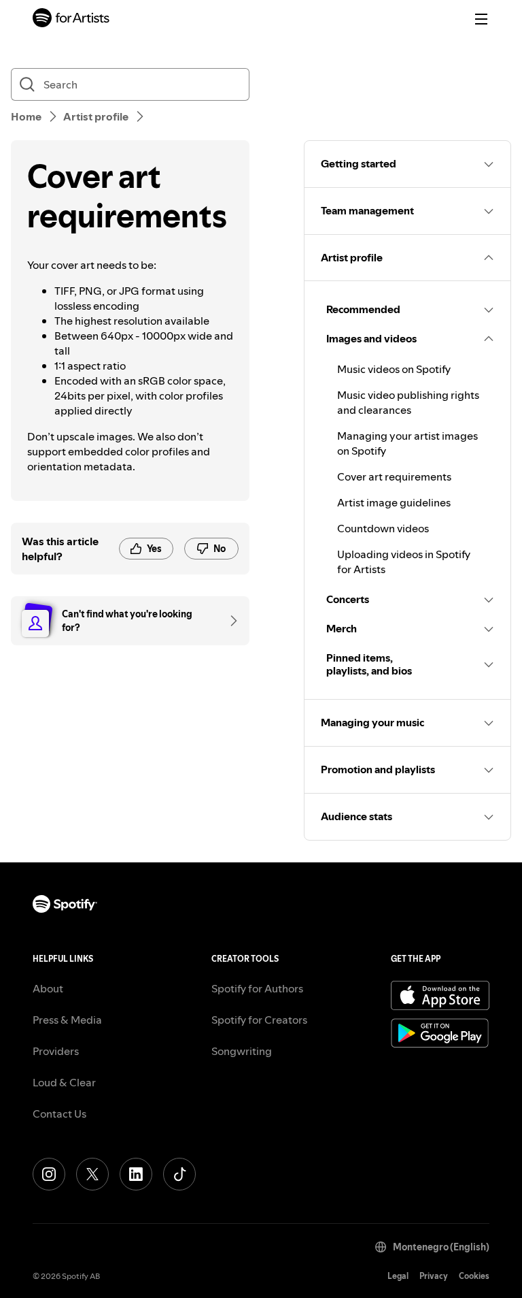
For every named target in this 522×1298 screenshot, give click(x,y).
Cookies (474, 1276)
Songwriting (241, 1050)
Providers (56, 1050)
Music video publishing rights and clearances (408, 402)
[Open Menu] (481, 19)
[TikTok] (179, 1174)
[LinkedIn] (136, 1174)
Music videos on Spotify (394, 368)
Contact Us (59, 1113)
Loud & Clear (64, 1082)
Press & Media (67, 1019)
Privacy (433, 1276)
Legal (397, 1276)
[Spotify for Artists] (71, 19)
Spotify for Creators (259, 1019)
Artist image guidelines (394, 502)
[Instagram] (49, 1174)
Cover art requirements (394, 476)
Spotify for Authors (257, 988)
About (48, 988)
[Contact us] (229, 620)
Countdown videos (383, 528)
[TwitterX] (92, 1174)
